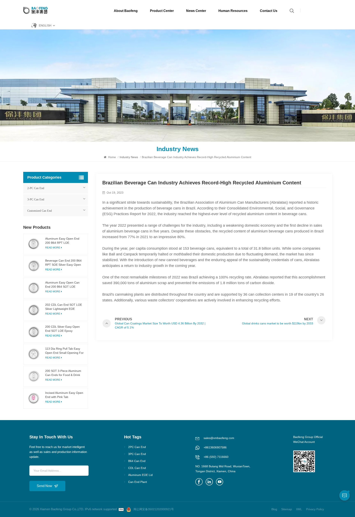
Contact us (268, 11)
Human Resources (233, 11)
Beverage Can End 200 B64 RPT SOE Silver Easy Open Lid (63, 263)
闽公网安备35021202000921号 (154, 509)
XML (299, 509)
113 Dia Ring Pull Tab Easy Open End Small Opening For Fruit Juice (64, 351)
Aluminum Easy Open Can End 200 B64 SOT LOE (62, 284)
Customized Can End (39, 210)
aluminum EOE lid (140, 475)
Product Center (162, 11)
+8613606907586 (215, 447)
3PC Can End (137, 454)
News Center (196, 11)
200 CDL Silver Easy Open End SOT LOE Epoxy (62, 328)
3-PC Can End (35, 199)
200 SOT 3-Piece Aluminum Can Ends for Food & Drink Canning (63, 373)
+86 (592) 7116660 (216, 456)
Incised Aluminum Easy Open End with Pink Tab (64, 395)
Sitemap (286, 509)
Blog (274, 509)
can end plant (137, 482)
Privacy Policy (315, 509)
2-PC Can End (35, 188)
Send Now (44, 486)
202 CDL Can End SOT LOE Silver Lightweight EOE (63, 306)
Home (111, 157)
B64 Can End (136, 461)
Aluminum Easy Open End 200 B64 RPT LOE (62, 240)
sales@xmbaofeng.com (219, 438)
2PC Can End (137, 447)
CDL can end (137, 468)
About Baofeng (126, 11)
